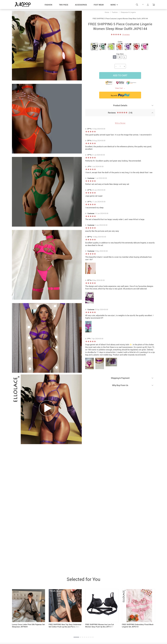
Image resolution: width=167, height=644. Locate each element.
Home (107, 12)
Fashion (48, 5)
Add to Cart (120, 75)
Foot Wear (99, 5)
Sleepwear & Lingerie (128, 12)
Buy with (114, 95)
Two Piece (63, 5)
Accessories (81, 5)
